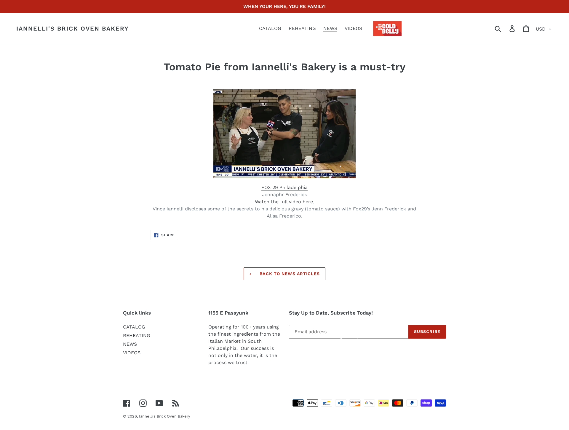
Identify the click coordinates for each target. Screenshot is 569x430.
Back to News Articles (289, 273)
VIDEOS (131, 353)
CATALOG (134, 327)
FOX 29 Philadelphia (284, 187)
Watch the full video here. (284, 201)
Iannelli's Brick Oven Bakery (72, 28)
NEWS (130, 344)
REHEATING (136, 335)
